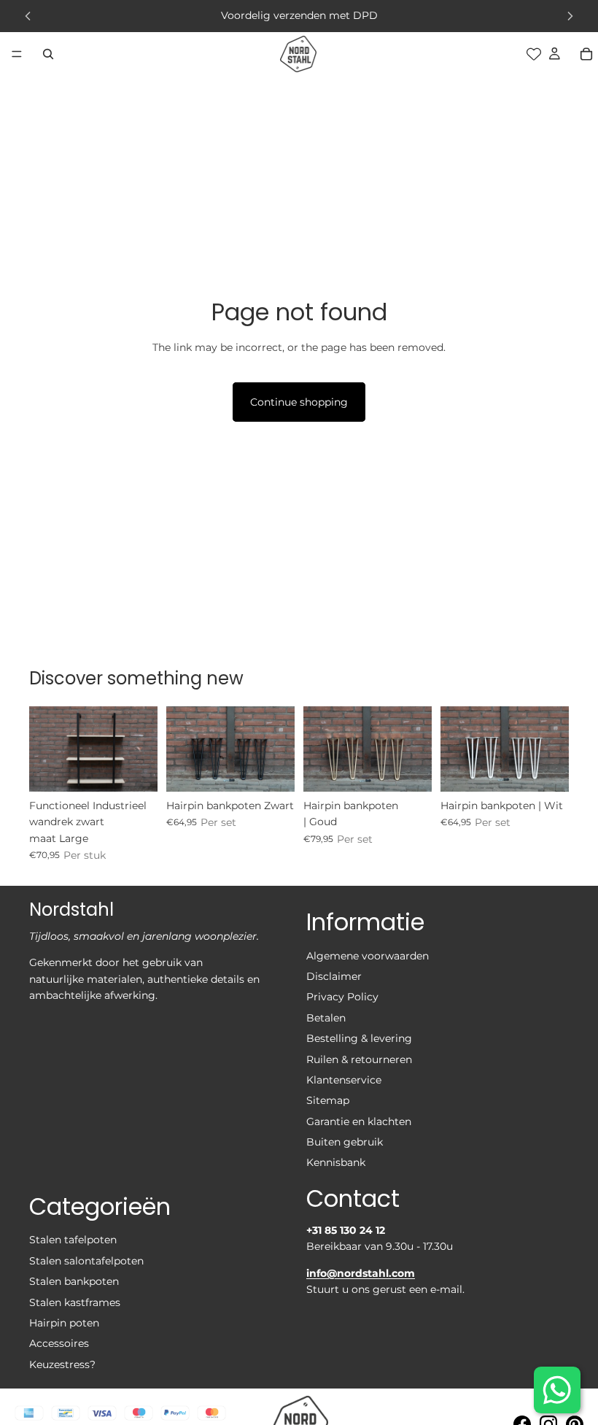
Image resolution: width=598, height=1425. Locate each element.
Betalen (326, 1017)
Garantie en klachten (358, 1121)
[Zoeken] (48, 54)
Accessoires (59, 1344)
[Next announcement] (570, 16)
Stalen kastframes (74, 1302)
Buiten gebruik (344, 1142)
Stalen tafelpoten (73, 1240)
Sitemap (327, 1101)
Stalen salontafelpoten (86, 1260)
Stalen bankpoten (74, 1282)
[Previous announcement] (28, 16)
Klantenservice (343, 1079)
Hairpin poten (64, 1322)
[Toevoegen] (135, 769)
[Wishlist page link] (534, 54)
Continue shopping (299, 402)
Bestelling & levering (359, 1039)
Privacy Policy (342, 997)
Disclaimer (334, 976)
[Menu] (17, 54)
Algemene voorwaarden (367, 955)
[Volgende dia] (141, 749)
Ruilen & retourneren (359, 1059)
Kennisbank (335, 1163)
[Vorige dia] (45, 749)
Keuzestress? (62, 1364)
